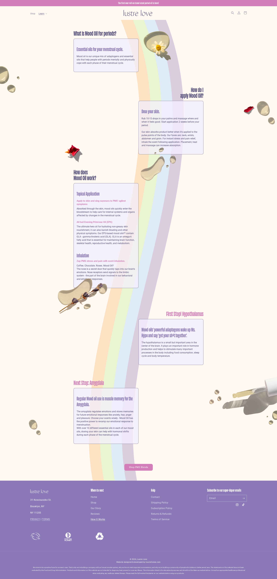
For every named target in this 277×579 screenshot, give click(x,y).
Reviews (95, 514)
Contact (155, 497)
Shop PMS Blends (138, 467)
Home (94, 497)
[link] (100, 539)
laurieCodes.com (153, 562)
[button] (232, 13)
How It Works (98, 519)
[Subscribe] (243, 498)
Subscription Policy (161, 508)
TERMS (46, 519)
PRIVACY (35, 519)
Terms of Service (160, 519)
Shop (93, 502)
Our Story (96, 508)
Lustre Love (142, 559)
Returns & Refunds (161, 514)
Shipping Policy (159, 502)
